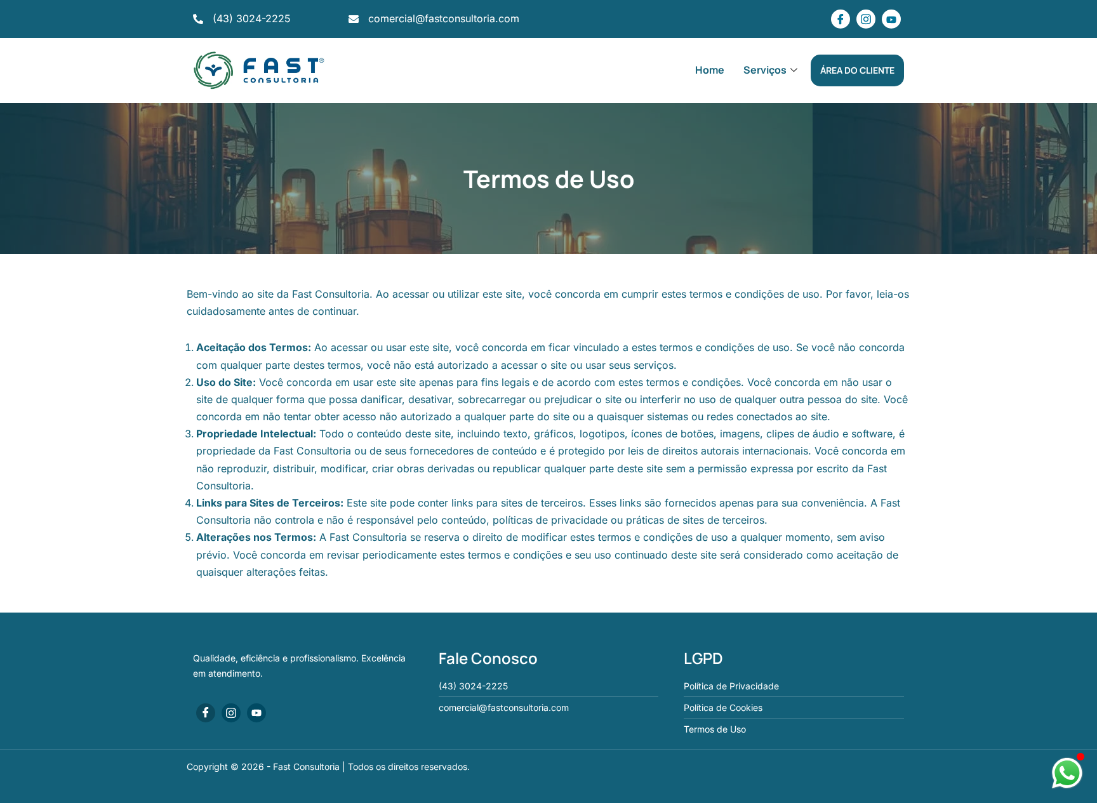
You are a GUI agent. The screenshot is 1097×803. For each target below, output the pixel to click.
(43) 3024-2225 (252, 18)
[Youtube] (891, 19)
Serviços (765, 70)
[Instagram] (865, 19)
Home (709, 70)
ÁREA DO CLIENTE (857, 70)
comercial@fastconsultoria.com (443, 18)
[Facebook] (840, 19)
